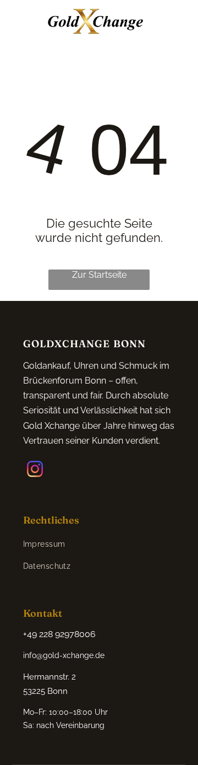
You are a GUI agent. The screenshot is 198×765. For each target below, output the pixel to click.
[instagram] (35, 470)
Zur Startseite (99, 275)
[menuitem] (47, 545)
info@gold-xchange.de (64, 655)
